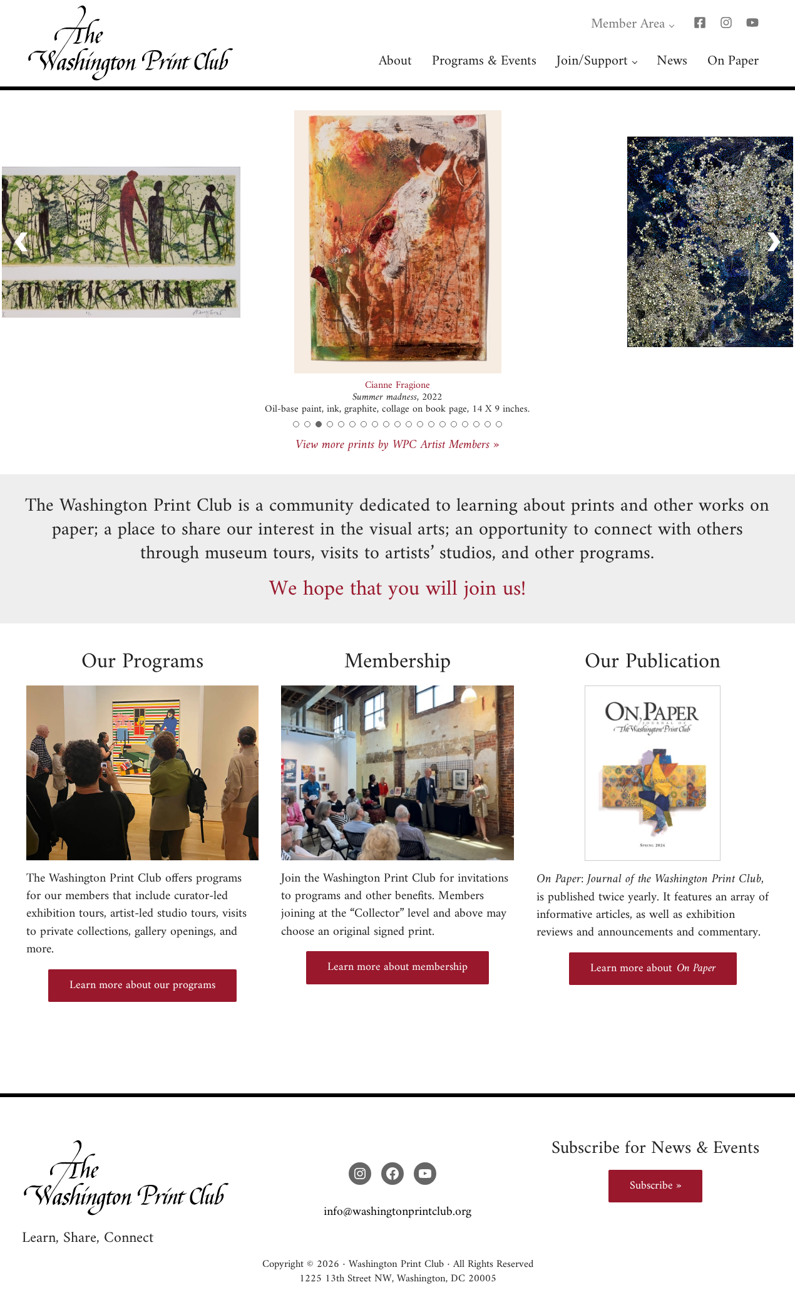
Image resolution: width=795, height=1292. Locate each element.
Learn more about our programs (142, 985)
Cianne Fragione (397, 385)
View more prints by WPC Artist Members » (397, 445)
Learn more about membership (397, 967)
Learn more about (653, 968)
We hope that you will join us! (397, 589)
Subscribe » (655, 1186)
